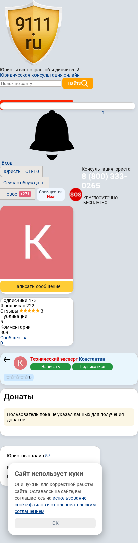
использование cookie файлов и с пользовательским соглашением (55, 504)
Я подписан (17, 305)
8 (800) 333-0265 (104, 181)
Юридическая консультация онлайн (40, 75)
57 (47, 455)
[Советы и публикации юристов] (33, 33)
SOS (75, 194)
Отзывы (21, 311)
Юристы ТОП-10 (21, 171)
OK (55, 523)
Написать (50, 366)
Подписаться (92, 366)
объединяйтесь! (62, 69)
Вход (7, 163)
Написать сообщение (36, 286)
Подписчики (18, 300)
